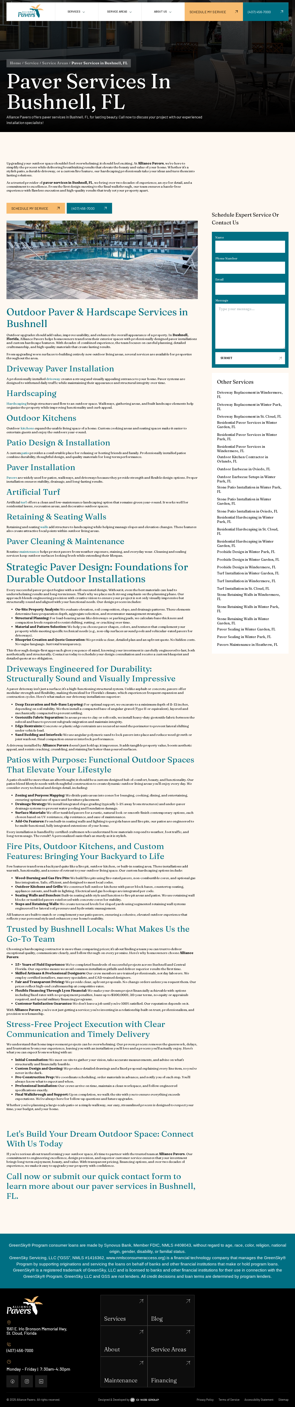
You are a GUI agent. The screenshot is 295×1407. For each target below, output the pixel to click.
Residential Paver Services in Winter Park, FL (247, 436)
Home (15, 63)
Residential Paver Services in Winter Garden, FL (247, 424)
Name (219, 237)
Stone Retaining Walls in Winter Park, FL (248, 608)
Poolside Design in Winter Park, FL (246, 552)
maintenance (29, 552)
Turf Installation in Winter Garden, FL (248, 573)
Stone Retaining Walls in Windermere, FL (248, 596)
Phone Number (226, 258)
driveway (53, 379)
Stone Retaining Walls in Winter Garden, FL (243, 621)
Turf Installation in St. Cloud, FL (243, 588)
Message (221, 300)
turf (24, 502)
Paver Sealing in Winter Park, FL (244, 637)
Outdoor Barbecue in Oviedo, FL (243, 469)
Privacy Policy (205, 1399)
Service (32, 63)
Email (219, 279)
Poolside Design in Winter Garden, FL (248, 559)
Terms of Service (229, 1399)
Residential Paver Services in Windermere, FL (241, 448)
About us (160, 11)
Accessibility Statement (258, 1399)
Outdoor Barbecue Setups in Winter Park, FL (246, 479)
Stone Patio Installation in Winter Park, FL (249, 489)
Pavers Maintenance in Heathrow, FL (247, 644)
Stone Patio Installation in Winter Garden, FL (244, 501)
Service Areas (55, 63)
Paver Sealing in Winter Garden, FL (246, 629)
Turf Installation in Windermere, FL (246, 581)
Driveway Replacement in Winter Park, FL (249, 406)
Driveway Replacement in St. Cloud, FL (249, 416)
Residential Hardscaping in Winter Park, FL (245, 519)
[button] (77, 12)
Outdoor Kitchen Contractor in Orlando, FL (242, 459)
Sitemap (283, 1399)
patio (25, 453)
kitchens (27, 428)
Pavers (11, 477)
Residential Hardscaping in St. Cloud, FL (247, 531)
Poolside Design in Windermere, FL (246, 567)
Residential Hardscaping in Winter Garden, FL (245, 543)
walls (44, 527)
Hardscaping (16, 403)
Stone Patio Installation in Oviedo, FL (247, 511)
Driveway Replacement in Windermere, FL (250, 394)
